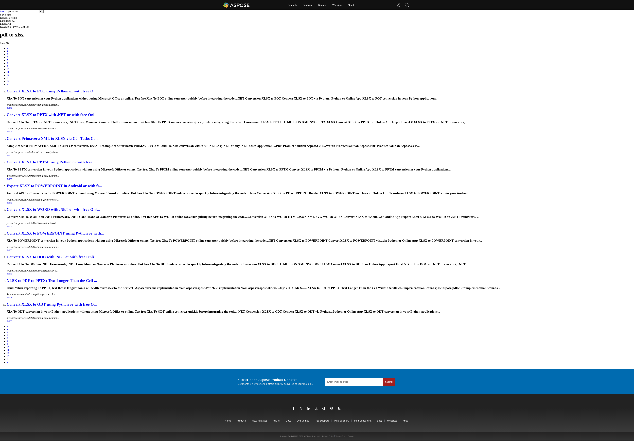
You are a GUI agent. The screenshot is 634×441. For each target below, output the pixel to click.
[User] (399, 5)
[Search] (407, 5)
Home (228, 420)
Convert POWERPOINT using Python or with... (55, 233)
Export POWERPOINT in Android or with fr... (54, 186)
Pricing (276, 420)
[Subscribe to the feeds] (340, 409)
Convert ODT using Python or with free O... (52, 304)
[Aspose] (236, 5)
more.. (10, 107)
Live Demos (303, 420)
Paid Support (341, 420)
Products (292, 5)
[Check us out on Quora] (324, 409)
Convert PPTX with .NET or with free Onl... (52, 115)
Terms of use (340, 436)
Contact (351, 436)
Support (322, 5)
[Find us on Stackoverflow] (317, 409)
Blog (379, 420)
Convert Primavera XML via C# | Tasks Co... (52, 138)
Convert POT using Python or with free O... (51, 91)
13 (8, 78)
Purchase (308, 5)
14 (8, 81)
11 (8, 72)
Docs (288, 420)
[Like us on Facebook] (294, 409)
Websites (337, 5)
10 (8, 69)
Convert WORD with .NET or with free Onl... (53, 209)
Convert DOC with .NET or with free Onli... (52, 257)
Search (3, 11)
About (351, 5)
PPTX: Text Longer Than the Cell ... (52, 280)
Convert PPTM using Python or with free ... (51, 162)
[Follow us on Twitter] (302, 409)
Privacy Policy (328, 436)
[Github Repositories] (332, 409)
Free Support (322, 420)
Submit (388, 381)
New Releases (259, 420)
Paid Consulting (362, 420)
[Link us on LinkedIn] (309, 409)
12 (8, 75)
